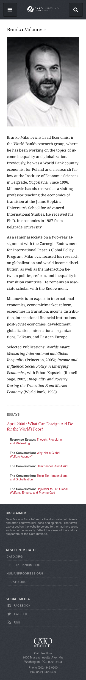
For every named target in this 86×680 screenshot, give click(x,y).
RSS (17, 622)
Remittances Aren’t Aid (52, 466)
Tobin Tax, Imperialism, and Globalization (39, 477)
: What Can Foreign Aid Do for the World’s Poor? (40, 426)
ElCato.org (17, 582)
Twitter (20, 614)
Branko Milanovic (26, 29)
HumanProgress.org (25, 573)
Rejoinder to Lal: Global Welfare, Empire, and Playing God (39, 491)
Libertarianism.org (23, 565)
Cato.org (15, 556)
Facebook (22, 605)
